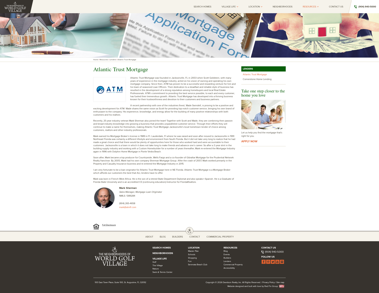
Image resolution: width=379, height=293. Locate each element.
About (149, 236)
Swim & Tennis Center (162, 272)
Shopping (192, 258)
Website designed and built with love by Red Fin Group (253, 286)
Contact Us (336, 6)
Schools (191, 254)
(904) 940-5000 (274, 251)
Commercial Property (220, 236)
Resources (309, 6)
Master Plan (193, 251)
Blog (163, 236)
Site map (280, 282)
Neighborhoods (282, 6)
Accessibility (229, 268)
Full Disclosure (109, 225)
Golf (154, 262)
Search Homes (202, 6)
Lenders (113, 60)
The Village (157, 265)
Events (227, 254)
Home (95, 60)
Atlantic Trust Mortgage (127, 60)
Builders (177, 236)
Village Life (229, 6)
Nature (155, 268)
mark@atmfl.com (127, 207)
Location (254, 6)
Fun (190, 261)
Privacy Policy (268, 282)
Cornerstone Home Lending (257, 79)
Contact (194, 236)
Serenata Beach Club (197, 264)
